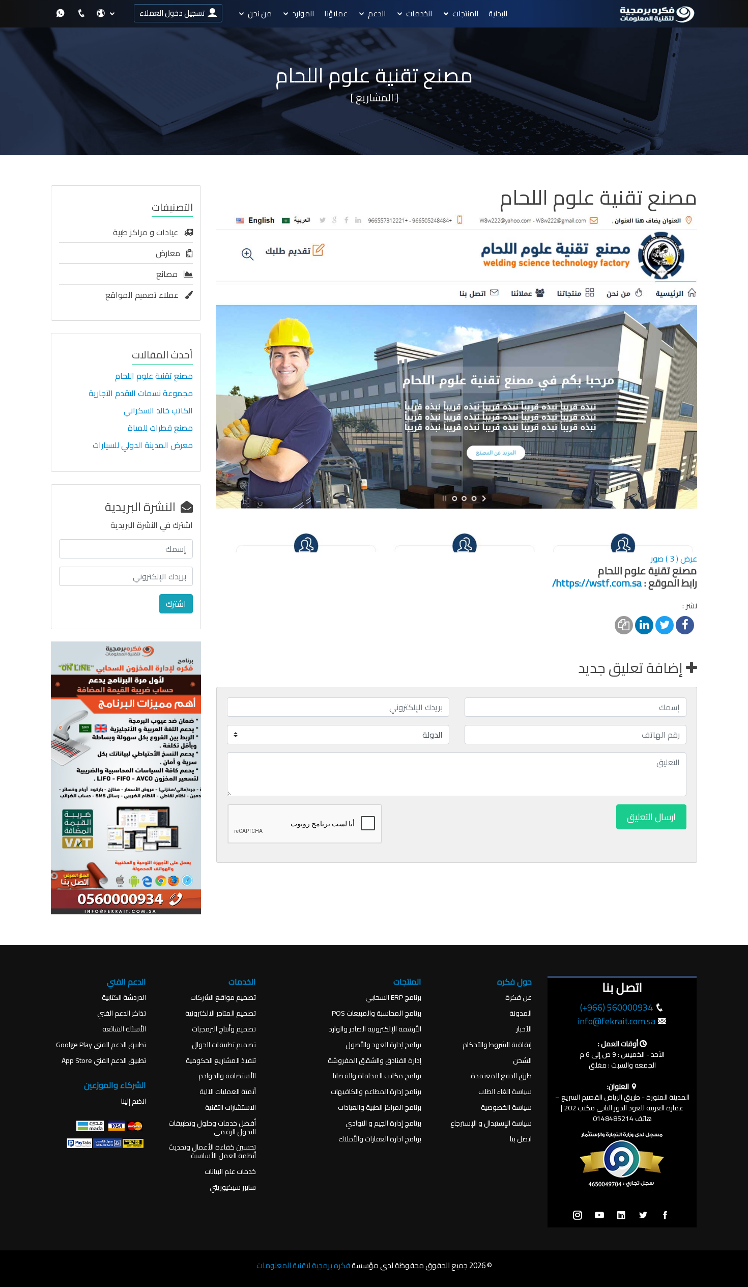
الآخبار (524, 1029)
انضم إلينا (133, 1101)
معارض (171, 253)
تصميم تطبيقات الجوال (224, 1045)
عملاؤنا (336, 13)
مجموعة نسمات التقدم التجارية (141, 393)
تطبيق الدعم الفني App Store (104, 1060)
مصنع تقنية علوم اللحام (154, 375)
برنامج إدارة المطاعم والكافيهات (376, 1091)
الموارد (303, 13)
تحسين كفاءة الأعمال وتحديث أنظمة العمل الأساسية (212, 1151)
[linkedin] (621, 1216)
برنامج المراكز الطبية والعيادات (379, 1107)
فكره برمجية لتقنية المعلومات (303, 1265)
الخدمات (419, 13)
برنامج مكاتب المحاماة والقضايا (377, 1076)
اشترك (176, 603)
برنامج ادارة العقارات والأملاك (379, 1139)
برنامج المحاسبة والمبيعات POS (376, 1013)
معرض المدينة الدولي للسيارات (143, 445)
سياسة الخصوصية (506, 1107)
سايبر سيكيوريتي (233, 1187)
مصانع (170, 274)
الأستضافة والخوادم (227, 1076)
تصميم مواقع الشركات (223, 997)
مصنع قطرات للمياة (160, 427)
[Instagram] (577, 1216)
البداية (497, 13)
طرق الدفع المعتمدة (501, 1076)
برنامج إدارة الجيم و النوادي (383, 1123)
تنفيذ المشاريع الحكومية (221, 1060)
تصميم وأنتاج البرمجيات (224, 1029)
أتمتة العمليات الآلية (227, 1091)
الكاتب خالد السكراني (158, 410)
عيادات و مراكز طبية (148, 232)
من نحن (260, 13)
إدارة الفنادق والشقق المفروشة (374, 1060)
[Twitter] (643, 1216)
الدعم (377, 13)
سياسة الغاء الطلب (505, 1091)
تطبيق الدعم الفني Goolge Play (101, 1045)
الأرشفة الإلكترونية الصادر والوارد (375, 1029)
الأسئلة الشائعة (124, 1029)
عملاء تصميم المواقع (145, 294)
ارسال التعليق (651, 816)
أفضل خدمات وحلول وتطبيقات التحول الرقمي (212, 1127)
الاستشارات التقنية (230, 1107)
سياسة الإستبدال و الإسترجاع (491, 1123)
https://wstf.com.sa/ (597, 582)
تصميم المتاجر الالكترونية (220, 1013)
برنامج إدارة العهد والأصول (383, 1045)
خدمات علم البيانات (230, 1171)
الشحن (522, 1060)
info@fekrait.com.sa (616, 1021)
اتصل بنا (521, 1139)
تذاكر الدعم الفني (121, 1013)
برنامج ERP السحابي (393, 997)
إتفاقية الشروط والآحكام (497, 1045)
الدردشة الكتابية (124, 997)
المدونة (520, 1013)
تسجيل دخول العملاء (173, 13)
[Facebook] (665, 1216)
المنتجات (465, 13)
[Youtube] (599, 1216)
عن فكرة (518, 997)
